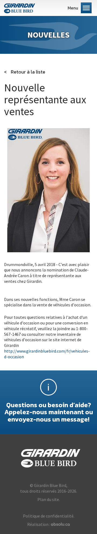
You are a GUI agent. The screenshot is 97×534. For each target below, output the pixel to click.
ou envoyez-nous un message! (48, 411)
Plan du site (48, 499)
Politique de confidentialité (48, 516)
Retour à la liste (28, 71)
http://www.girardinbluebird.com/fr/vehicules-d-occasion (47, 353)
